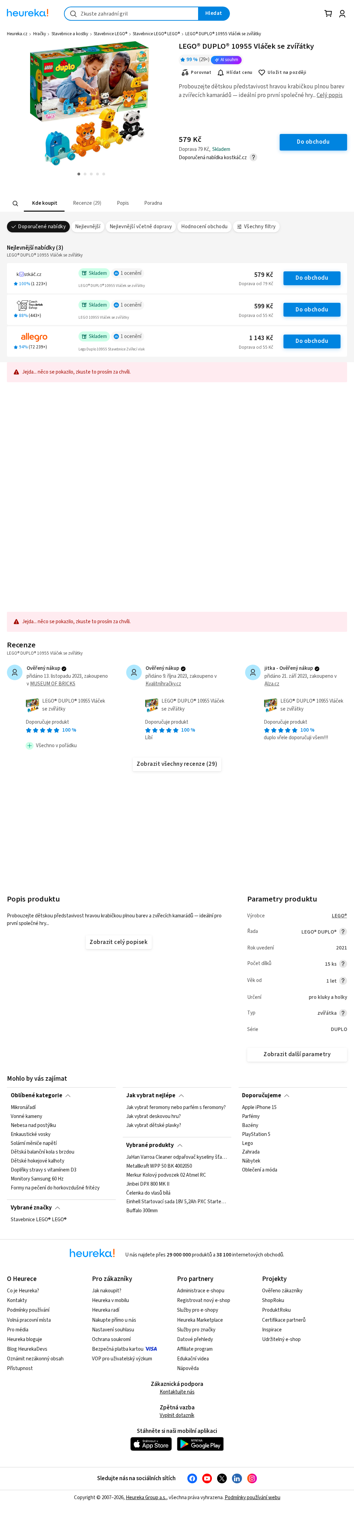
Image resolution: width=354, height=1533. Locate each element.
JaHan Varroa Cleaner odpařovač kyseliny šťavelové (177, 1157)
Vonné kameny (26, 1116)
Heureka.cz (17, 34)
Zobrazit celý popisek (119, 942)
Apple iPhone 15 (259, 1107)
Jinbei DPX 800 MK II (147, 1184)
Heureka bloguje (24, 1339)
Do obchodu (312, 278)
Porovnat (201, 72)
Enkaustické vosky (30, 1134)
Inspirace (272, 1329)
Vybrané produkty (150, 1145)
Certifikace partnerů (284, 1320)
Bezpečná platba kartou (117, 1349)
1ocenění (131, 273)
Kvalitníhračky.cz (163, 683)
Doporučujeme (261, 1095)
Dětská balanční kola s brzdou (42, 1152)
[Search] (16, 203)
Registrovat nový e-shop (203, 1300)
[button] (44, 203)
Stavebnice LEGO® (110, 34)
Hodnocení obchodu (204, 226)
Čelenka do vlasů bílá (148, 1193)
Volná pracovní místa (29, 1320)
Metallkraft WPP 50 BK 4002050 (159, 1166)
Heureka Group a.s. (146, 1497)
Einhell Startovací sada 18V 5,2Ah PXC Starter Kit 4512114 (177, 1202)
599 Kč (263, 306)
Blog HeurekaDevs (27, 1349)
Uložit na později (287, 72)
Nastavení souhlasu (113, 1329)
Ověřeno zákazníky (282, 1290)
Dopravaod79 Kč (256, 284)
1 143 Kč (261, 338)
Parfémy (251, 1116)
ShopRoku (273, 1300)
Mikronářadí (23, 1107)
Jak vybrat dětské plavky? (153, 1125)
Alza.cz (271, 683)
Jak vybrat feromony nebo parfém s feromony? (176, 1107)
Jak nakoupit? (106, 1290)
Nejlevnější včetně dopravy (141, 226)
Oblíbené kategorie (36, 1095)
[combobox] (131, 14)
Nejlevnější (87, 226)
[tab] (44, 203)
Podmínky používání (28, 1310)
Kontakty (17, 1300)
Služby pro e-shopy (197, 1310)
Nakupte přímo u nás (114, 1320)
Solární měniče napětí (34, 1143)
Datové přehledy (195, 1339)
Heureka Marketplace (200, 1320)
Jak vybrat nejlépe (150, 1095)
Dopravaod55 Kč (256, 315)
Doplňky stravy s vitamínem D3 (43, 1170)
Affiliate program (195, 1349)
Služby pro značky (196, 1329)
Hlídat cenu (239, 72)
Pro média (17, 1329)
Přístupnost (20, 1368)
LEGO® (339, 915)
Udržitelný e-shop (281, 1339)
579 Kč (263, 275)
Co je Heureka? (23, 1290)
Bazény (250, 1125)
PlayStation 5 (256, 1134)
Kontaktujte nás (177, 1392)
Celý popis (330, 95)
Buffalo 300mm (142, 1211)
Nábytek (251, 1161)
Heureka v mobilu (110, 1300)
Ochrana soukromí (111, 1339)
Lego (247, 1143)
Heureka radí (105, 1310)
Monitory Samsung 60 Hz (37, 1179)
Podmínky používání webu (252, 1497)
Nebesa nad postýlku (33, 1125)
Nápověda (188, 1368)
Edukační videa (193, 1358)
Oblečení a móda (259, 1170)
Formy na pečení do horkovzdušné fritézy (55, 1188)
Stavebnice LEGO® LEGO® (156, 34)
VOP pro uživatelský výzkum (122, 1358)
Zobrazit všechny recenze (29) (177, 764)
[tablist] (134, 203)
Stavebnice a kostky (70, 34)
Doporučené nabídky (42, 226)
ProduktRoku (276, 1310)
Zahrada (251, 1152)
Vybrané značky (31, 1208)
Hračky (39, 34)
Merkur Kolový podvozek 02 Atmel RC (166, 1175)
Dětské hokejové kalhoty (37, 1161)
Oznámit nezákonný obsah (35, 1358)
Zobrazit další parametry (296, 1054)
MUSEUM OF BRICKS (52, 683)
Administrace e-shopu (200, 1290)
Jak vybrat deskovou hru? (153, 1116)
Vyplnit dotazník (177, 1415)
